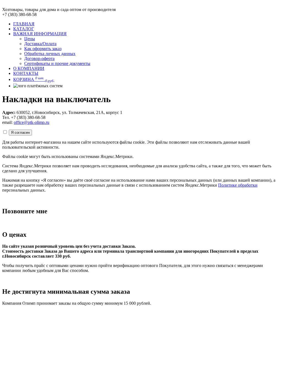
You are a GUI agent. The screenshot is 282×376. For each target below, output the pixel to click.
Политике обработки (237, 185)
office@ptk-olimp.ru (31, 122)
